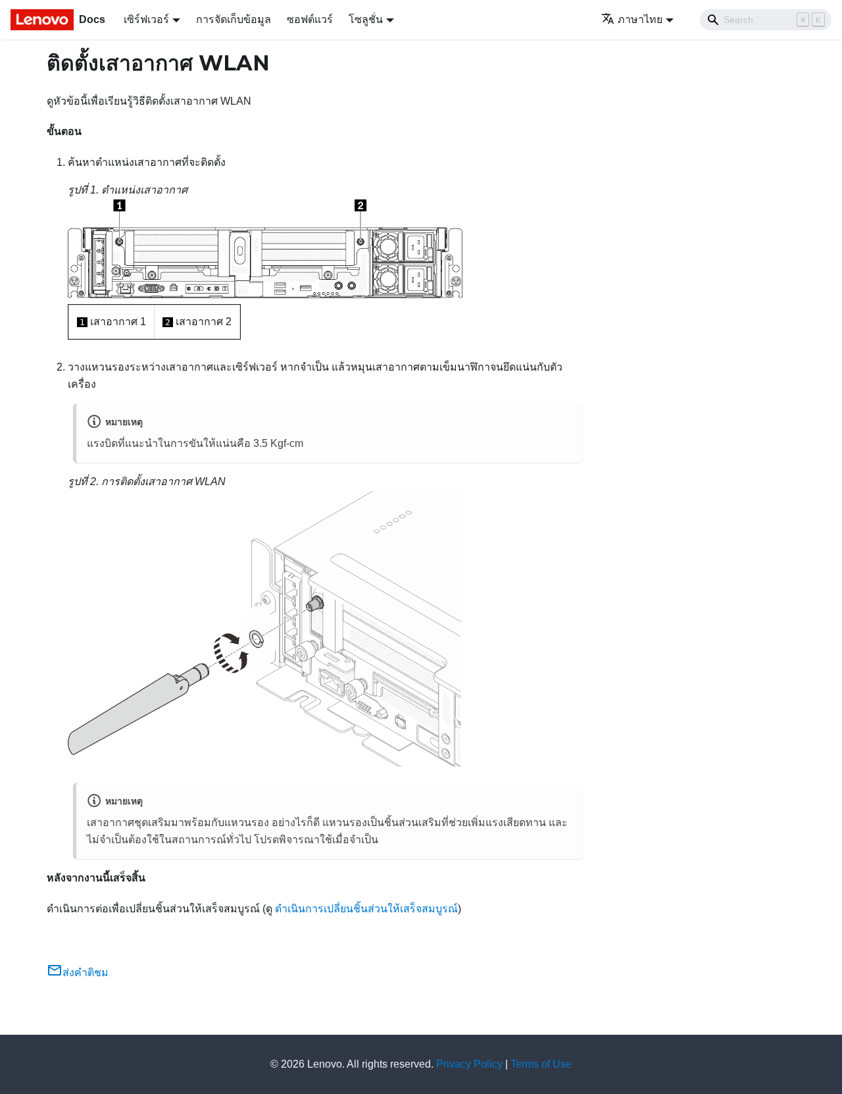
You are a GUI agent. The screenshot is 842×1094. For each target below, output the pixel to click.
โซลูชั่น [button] (366, 19)
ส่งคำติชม (85, 972)
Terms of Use (541, 1064)
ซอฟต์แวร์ (310, 19)
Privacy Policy (469, 1064)
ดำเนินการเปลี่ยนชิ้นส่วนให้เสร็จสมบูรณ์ (366, 908)
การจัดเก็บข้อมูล (233, 19)
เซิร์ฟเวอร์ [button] (146, 19)
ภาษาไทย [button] (640, 19)
